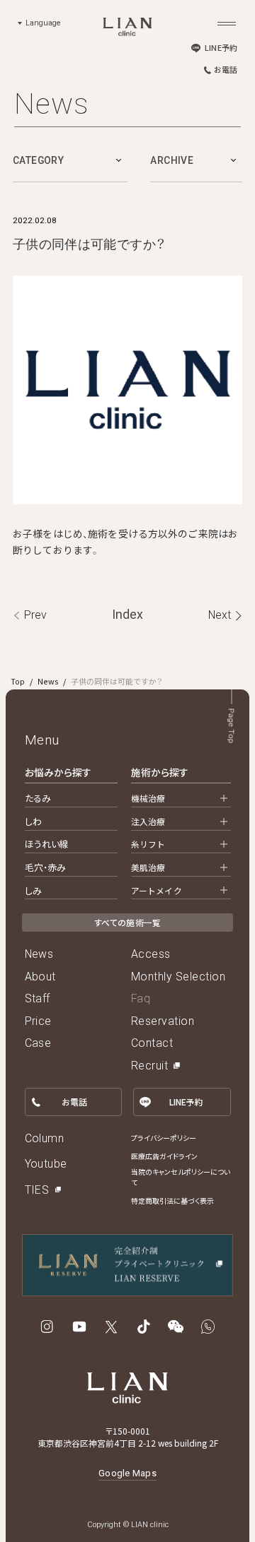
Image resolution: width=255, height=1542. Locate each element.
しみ (33, 890)
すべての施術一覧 (128, 922)
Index (127, 614)
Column (44, 1138)
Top (18, 681)
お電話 (225, 69)
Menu (42, 740)
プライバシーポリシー (163, 1138)
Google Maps (127, 1473)
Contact (152, 1043)
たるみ (38, 798)
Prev (35, 615)
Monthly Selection (178, 976)
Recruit (149, 1065)
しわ (33, 821)
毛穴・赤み (46, 867)
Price (38, 1021)
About (40, 976)
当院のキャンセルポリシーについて (180, 1177)
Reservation (162, 1021)
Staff (37, 998)
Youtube (46, 1163)
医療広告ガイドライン (164, 1156)
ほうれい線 (47, 843)
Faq (140, 998)
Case (38, 1043)
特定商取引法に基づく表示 (172, 1201)
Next (219, 615)
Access (151, 954)
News (48, 681)
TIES (37, 1190)
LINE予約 (221, 47)
